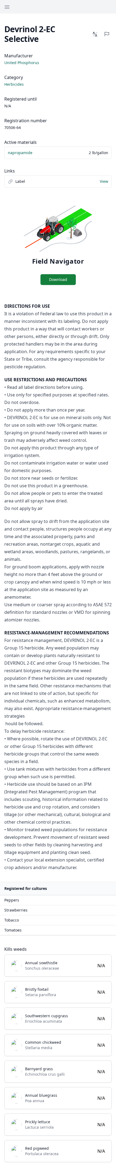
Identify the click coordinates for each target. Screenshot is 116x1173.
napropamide (20, 152)
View (104, 181)
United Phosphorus (21, 62)
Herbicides (14, 84)
